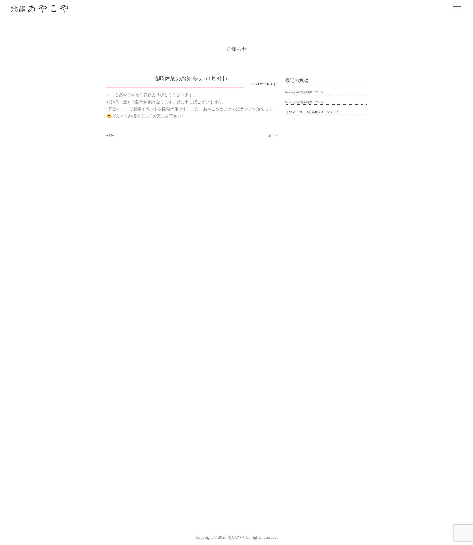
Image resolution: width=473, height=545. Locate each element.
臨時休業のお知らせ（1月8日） (192, 78)
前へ (112, 135)
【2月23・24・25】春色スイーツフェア (312, 112)
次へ (272, 135)
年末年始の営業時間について (304, 92)
